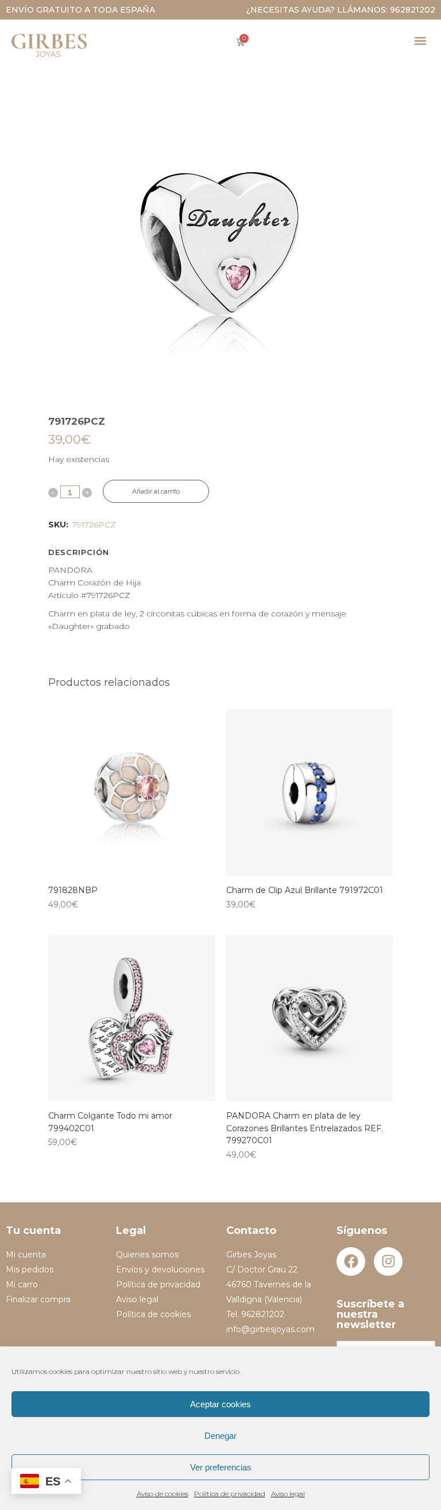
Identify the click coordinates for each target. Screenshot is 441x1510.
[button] (420, 40)
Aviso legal (288, 1493)
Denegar (220, 1436)
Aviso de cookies (162, 1493)
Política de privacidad (229, 1493)
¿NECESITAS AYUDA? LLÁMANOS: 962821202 (340, 10)
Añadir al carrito (156, 491)
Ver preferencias (221, 1467)
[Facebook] (350, 1261)
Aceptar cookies (220, 1404)
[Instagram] (388, 1261)
